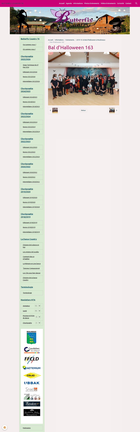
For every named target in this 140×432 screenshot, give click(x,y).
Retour (83, 110)
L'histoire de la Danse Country (30, 279)
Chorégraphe (27, 323)
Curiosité (120, 3)
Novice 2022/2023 (29, 152)
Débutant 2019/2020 (30, 197)
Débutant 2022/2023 (30, 147)
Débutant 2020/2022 (30, 172)
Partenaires (27, 428)
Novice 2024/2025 (29, 102)
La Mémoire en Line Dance (32, 264)
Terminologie (27, 293)
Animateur (26, 306)
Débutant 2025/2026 (30, 72)
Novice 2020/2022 (29, 177)
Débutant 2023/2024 (30, 122)
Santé (25, 311)
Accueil (61, 3)
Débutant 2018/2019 (30, 222)
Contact (128, 3)
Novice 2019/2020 (29, 202)
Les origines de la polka (31, 252)
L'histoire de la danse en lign (31, 246)
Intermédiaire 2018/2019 (31, 232)
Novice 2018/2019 (29, 227)
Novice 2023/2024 (29, 127)
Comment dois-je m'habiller (28, 258)
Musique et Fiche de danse (28, 317)
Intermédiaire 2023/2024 (31, 131)
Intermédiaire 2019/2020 (31, 207)
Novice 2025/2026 (29, 77)
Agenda (69, 3)
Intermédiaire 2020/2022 (31, 182)
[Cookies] (4, 427)
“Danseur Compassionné (31, 268)
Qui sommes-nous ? (29, 45)
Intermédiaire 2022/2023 (31, 157)
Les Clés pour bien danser (31, 273)
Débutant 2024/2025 (30, 97)
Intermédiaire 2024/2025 (31, 106)
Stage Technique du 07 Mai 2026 (30, 66)
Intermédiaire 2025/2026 (31, 81)
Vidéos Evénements (108, 3)
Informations (78, 3)
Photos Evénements (91, 3)
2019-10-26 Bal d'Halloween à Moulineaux (90, 40)
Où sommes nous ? (29, 49)
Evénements (70, 40)
